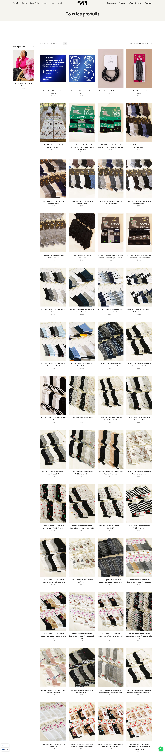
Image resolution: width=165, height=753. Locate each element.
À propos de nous (48, 3)
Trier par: (132, 43)
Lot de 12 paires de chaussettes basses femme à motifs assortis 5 (110, 691)
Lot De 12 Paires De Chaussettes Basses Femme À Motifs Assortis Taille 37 (110, 636)
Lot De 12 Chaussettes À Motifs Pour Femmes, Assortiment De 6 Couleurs (139, 691)
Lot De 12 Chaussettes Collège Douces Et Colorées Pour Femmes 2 (110, 745)
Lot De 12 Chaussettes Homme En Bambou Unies (139, 146)
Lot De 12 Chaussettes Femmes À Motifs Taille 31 (82, 581)
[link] (23, 65)
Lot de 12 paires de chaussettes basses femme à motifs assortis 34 (139, 581)
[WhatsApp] (160, 748)
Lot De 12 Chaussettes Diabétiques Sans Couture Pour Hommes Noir (139, 256)
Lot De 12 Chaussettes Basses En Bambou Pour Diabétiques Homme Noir (110, 146)
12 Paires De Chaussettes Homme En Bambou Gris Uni (53, 256)
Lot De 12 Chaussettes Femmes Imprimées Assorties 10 (110, 365)
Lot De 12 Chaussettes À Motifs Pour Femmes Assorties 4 (53, 691)
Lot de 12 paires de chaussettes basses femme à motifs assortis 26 (82, 527)
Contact (59, 3)
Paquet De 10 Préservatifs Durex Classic (82, 92)
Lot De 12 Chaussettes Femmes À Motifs (82, 419)
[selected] (47, 84)
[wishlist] (51, 84)
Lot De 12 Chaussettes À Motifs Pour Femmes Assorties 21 (139, 473)
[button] (31, 46)
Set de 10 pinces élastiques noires (110, 91)
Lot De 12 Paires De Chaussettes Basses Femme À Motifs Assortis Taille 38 (139, 636)
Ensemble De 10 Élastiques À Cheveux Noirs (139, 92)
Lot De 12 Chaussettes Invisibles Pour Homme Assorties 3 (110, 311)
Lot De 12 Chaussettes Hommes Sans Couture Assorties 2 (82, 311)
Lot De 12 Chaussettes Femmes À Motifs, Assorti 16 (139, 419)
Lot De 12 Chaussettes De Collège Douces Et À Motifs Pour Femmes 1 (82, 745)
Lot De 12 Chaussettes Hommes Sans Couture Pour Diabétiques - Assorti (110, 256)
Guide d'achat (34, 3)
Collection (23, 3)
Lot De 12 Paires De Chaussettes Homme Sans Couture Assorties (82, 365)
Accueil (15, 3)
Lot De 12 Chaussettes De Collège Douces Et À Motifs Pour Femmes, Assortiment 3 (139, 746)
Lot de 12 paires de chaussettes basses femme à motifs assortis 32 (110, 581)
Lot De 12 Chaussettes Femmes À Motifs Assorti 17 (53, 473)
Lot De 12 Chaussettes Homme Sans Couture (53, 311)
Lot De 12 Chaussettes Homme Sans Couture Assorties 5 (53, 365)
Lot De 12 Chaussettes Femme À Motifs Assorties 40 (82, 691)
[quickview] (55, 84)
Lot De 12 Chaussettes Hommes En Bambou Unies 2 (53, 202)
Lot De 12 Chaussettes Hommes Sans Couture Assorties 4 (139, 311)
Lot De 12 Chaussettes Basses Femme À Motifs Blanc (53, 745)
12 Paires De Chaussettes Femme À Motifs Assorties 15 (110, 419)
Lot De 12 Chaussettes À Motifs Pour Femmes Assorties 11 (139, 365)
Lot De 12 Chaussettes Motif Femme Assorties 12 (53, 419)
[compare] (60, 84)
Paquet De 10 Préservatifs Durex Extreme (53, 92)
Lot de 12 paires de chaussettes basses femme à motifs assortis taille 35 (53, 636)
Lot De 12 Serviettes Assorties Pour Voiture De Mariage (53, 146)
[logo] (82, 3)
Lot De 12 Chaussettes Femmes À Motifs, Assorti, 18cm (82, 473)
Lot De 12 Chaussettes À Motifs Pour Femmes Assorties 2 (110, 473)
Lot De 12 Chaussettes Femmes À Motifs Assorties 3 (139, 527)
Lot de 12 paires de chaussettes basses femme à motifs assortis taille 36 (82, 636)
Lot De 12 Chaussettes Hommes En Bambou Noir (81, 256)
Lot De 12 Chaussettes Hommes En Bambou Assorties (110, 202)
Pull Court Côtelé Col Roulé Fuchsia (23, 85)
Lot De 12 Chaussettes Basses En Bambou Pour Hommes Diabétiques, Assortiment (82, 147)
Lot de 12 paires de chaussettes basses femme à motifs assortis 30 (53, 581)
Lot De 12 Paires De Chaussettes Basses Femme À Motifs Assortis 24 (53, 527)
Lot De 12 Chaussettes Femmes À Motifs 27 (110, 527)
